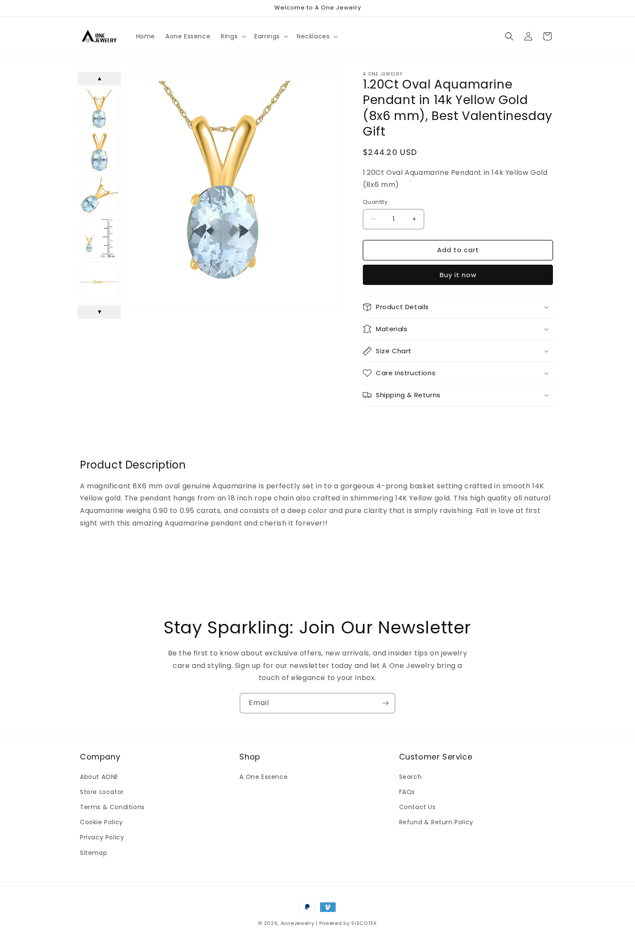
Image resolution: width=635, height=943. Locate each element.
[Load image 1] (99, 108)
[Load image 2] (99, 152)
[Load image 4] (99, 238)
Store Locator (102, 792)
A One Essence (263, 776)
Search (410, 776)
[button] (232, 36)
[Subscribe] (385, 703)
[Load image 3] (99, 195)
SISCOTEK (364, 923)
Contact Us (417, 807)
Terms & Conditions (112, 807)
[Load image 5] (99, 281)
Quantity (375, 202)
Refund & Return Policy (436, 822)
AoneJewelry (297, 923)
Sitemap (93, 852)
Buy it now (458, 274)
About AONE (99, 776)
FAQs (407, 792)
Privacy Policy (102, 837)
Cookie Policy (101, 822)
